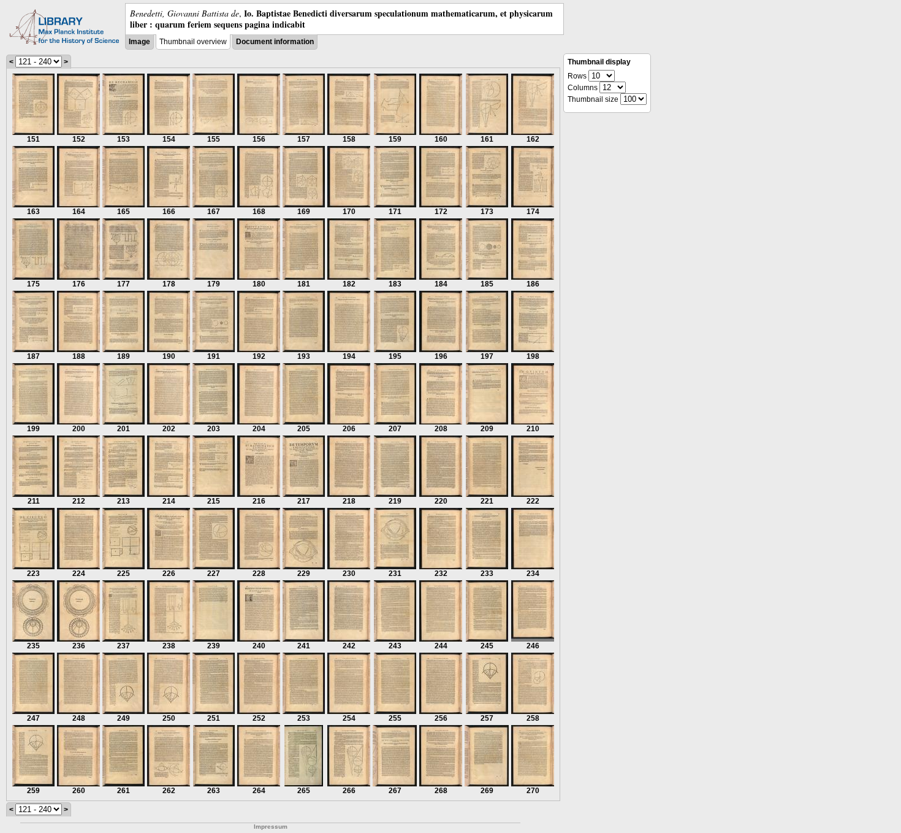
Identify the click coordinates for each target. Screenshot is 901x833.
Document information (275, 41)
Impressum (270, 826)
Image (139, 41)
